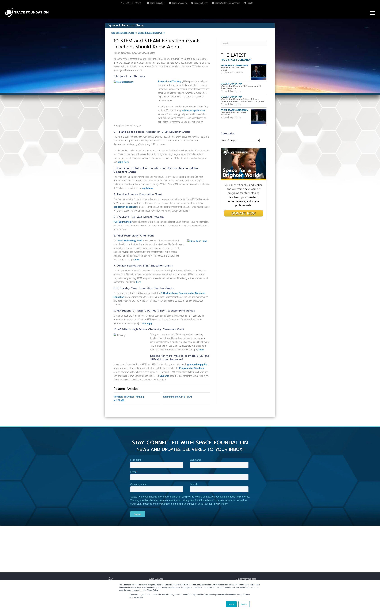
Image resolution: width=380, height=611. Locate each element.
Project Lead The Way (170, 81)
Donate (250, 3)
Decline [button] (244, 604)
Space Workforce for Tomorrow (227, 3)
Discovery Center (201, 3)
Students (164, 376)
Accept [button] (231, 604)
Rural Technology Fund (130, 240)
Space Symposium (179, 3)
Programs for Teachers (191, 368)
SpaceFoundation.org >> (124, 32)
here (136, 259)
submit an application (193, 110)
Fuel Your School (123, 221)
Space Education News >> (151, 32)
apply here (123, 162)
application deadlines (125, 206)
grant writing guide (197, 364)
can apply (147, 323)
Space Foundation (156, 3)
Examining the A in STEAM (177, 396)
